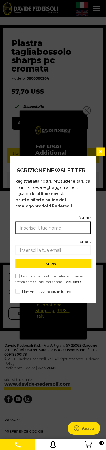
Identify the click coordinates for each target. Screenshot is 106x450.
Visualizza (73, 281)
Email (85, 241)
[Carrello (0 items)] (88, 443)
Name (85, 217)
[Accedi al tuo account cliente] (53, 443)
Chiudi (100, 152)
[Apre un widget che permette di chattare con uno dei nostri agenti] (84, 429)
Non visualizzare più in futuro (46, 292)
